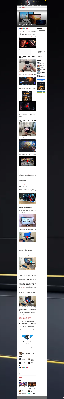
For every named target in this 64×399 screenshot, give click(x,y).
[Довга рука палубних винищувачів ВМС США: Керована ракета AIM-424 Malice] (38, 72)
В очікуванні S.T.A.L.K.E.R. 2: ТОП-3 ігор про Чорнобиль (33, 391)
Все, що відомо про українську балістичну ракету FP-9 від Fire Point (42, 69)
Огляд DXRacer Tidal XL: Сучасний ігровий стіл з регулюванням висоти (32, 362)
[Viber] (26, 28)
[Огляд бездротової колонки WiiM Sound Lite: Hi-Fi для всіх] (20, 363)
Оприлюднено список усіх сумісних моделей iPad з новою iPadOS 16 (26, 183)
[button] (33, 7)
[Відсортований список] (22, 375)
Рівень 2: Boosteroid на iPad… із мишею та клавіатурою (24, 51)
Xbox (23, 287)
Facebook (32, 350)
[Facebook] (19, 28)
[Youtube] (44, 30)
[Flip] (27, 28)
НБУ (25, 348)
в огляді (21, 206)
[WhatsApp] (24, 28)
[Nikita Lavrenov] (20, 353)
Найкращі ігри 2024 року (23, 390)
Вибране (29, 365)
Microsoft (24, 365)
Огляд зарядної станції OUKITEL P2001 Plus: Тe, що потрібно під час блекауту (41, 58)
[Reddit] (41, 30)
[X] (20, 28)
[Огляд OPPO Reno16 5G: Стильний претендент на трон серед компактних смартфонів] (38, 76)
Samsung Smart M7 (29, 209)
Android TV (25, 205)
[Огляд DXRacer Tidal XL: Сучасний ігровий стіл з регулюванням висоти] (29, 363)
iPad (28, 153)
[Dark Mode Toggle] (63, 397)
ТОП (31, 365)
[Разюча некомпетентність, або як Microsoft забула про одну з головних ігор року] (20, 393)
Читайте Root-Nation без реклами (41, 79)
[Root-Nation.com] (22, 7)
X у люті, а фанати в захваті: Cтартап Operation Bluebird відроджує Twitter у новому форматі (41, 50)
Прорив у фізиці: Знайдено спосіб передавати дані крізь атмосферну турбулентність (41, 54)
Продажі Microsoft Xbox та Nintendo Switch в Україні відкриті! (25, 317)
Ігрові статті (20, 385)
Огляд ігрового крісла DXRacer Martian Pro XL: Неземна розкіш (24, 359)
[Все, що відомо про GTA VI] (23, 384)
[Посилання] (24, 375)
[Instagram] (42, 30)
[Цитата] (23, 375)
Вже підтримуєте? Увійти (41, 80)
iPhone (19, 74)
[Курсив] (21, 375)
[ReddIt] (22, 28)
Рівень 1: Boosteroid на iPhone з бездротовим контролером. (24, 50)
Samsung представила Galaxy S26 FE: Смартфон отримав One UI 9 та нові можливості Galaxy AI (41, 52)
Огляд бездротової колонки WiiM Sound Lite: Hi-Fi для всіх (24, 362)
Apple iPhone (21, 365)
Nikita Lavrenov (24, 352)
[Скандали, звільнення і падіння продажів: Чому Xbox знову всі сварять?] (29, 393)
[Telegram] (23, 28)
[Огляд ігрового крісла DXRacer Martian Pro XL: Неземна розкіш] (20, 359)
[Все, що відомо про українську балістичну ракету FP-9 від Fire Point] (38, 69)
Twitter (29, 350)
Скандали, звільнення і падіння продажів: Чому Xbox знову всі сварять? (33, 393)
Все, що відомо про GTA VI (22, 386)
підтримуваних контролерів (29, 74)
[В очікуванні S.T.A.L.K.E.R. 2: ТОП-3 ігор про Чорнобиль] (29, 391)
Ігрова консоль (27, 365)
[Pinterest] (21, 28)
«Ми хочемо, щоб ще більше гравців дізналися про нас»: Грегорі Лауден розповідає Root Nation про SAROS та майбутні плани (32, 387)
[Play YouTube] (27, 43)
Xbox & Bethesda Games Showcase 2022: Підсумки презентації (25, 318)
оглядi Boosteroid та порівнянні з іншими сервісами (27, 33)
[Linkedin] (40, 30)
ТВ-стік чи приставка (34, 205)
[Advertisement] (27, 170)
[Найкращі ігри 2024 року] (20, 391)
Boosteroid (31, 36)
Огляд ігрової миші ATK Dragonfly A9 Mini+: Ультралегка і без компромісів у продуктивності (32, 359)
